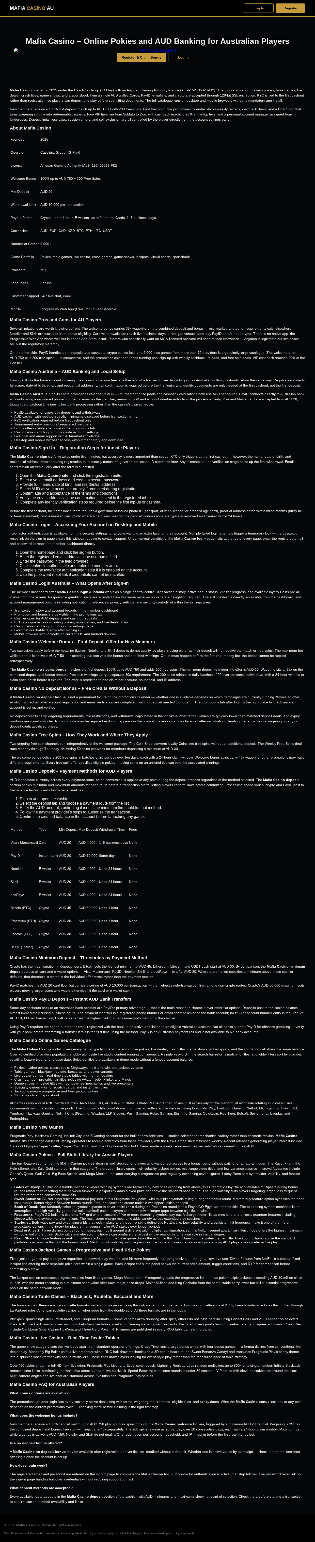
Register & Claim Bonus (141, 57)
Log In (258, 8)
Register (291, 8)
